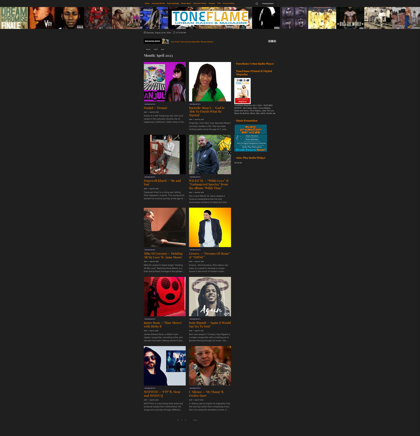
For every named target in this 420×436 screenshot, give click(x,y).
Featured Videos (199, 3)
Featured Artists (158, 3)
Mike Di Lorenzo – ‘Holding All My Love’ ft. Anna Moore (163, 255)
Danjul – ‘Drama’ (155, 108)
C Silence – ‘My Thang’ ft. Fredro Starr (206, 394)
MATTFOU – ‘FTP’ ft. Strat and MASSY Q (162, 394)
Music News (186, 3)
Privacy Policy (228, 3)
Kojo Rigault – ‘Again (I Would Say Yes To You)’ (210, 324)
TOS (219, 3)
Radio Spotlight (173, 3)
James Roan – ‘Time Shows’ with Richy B (163, 324)
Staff (145, 112)
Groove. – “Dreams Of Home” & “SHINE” (209, 255)
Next (195, 420)
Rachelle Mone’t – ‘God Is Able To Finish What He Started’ (206, 111)
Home (147, 3)
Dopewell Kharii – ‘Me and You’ (162, 182)
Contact (212, 3)
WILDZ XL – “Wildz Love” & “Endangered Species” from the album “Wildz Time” (209, 184)
